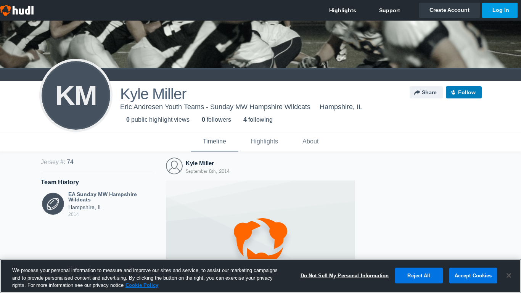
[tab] (214, 141)
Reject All (418, 275)
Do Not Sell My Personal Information (345, 275)
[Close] (508, 275)
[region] (260, 276)
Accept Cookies (473, 275)
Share (429, 92)
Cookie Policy (141, 285)
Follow (467, 92)
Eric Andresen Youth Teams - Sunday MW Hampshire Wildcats (215, 107)
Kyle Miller (200, 163)
